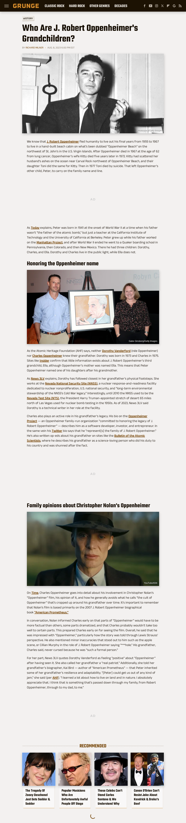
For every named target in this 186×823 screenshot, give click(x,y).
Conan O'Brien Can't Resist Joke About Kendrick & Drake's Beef (146, 797)
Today (35, 227)
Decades (120, 6)
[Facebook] (144, 5)
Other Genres (100, 6)
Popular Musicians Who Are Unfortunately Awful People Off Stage (75, 797)
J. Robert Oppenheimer (63, 141)
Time (34, 592)
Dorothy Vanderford (116, 351)
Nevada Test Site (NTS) (43, 398)
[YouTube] (150, 5)
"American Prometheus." (51, 612)
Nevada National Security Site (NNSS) (71, 383)
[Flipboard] (168, 5)
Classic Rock (54, 6)
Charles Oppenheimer (47, 355)
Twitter (57, 431)
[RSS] (180, 5)
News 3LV (38, 378)
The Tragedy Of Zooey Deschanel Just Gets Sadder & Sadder (37, 797)
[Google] (174, 5)
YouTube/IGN (150, 583)
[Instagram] (156, 5)
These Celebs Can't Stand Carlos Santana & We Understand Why (110, 797)
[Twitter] (162, 5)
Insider (44, 360)
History (28, 18)
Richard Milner (34, 47)
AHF (55, 677)
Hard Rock (77, 6)
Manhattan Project (50, 242)
